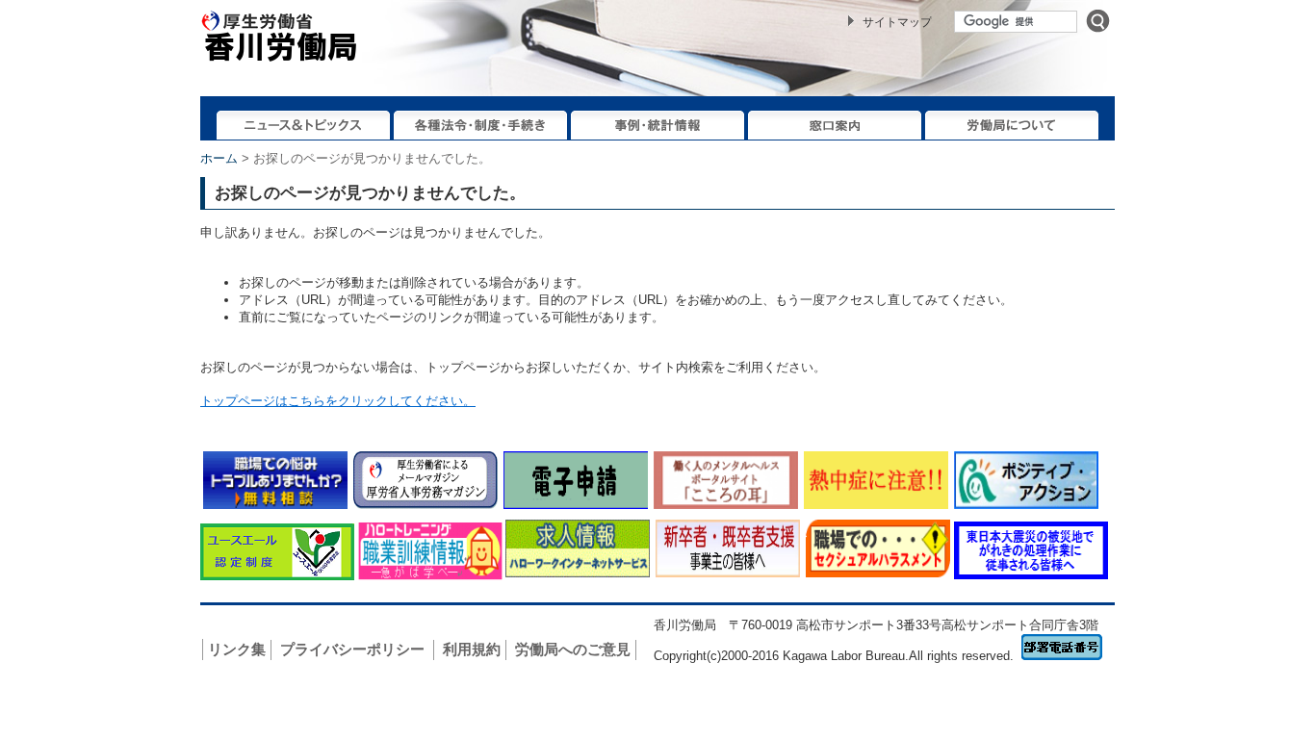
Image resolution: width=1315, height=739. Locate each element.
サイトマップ (897, 22)
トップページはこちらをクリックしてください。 (338, 401)
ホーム (219, 158)
